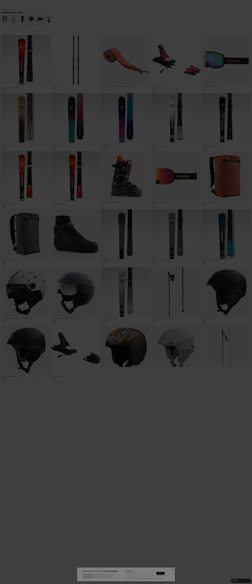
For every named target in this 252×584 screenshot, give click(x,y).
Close (132, 295)
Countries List (120, 295)
